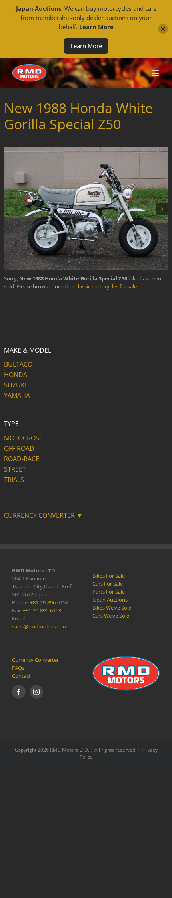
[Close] (163, 29)
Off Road (19, 448)
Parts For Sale (108, 591)
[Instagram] (36, 692)
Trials (14, 479)
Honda (15, 374)
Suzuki (15, 385)
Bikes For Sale (108, 575)
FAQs (18, 667)
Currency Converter (35, 659)
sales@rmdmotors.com (40, 626)
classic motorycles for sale (106, 286)
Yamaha (17, 395)
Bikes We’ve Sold (112, 607)
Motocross (23, 438)
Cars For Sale (107, 583)
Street (15, 469)
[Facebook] (19, 692)
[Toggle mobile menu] (156, 73)
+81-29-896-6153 (42, 610)
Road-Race (21, 458)
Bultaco (18, 364)
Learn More (86, 46)
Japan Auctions (110, 599)
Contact (21, 675)
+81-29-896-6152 (49, 602)
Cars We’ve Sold (111, 615)
